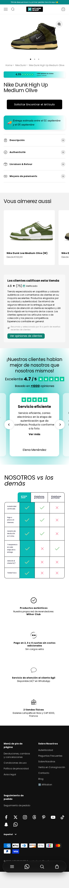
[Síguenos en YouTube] (53, 817)
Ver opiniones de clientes (26, 336)
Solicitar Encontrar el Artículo (34, 104)
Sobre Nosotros (46, 761)
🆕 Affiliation (45, 784)
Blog (40, 778)
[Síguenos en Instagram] (24, 817)
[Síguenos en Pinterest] (43, 817)
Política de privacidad (16, 768)
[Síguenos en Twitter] (15, 817)
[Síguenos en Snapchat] (6, 824)
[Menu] (12, 866)
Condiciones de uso (15, 762)
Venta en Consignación (51, 767)
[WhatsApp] (27, 866)
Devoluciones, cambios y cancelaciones (17, 755)
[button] (9, 424)
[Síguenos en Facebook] (6, 817)
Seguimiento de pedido (17, 805)
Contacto (43, 773)
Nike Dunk (20, 65)
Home (9, 65)
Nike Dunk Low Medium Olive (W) (27, 253)
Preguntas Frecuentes (50, 755)
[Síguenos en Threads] (34, 817)
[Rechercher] (42, 866)
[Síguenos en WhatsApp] (15, 824)
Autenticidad (45, 750)
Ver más (34, 434)
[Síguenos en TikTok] (62, 817)
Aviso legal (10, 774)
